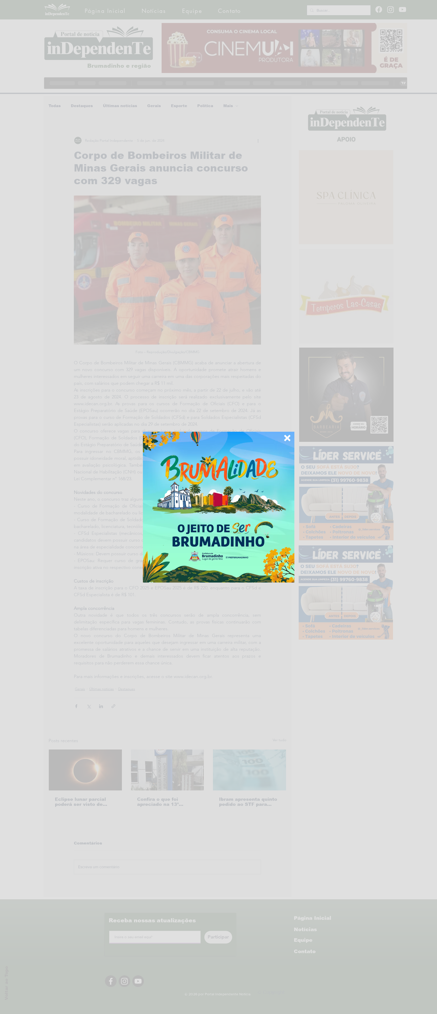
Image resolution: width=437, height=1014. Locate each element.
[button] (287, 438)
